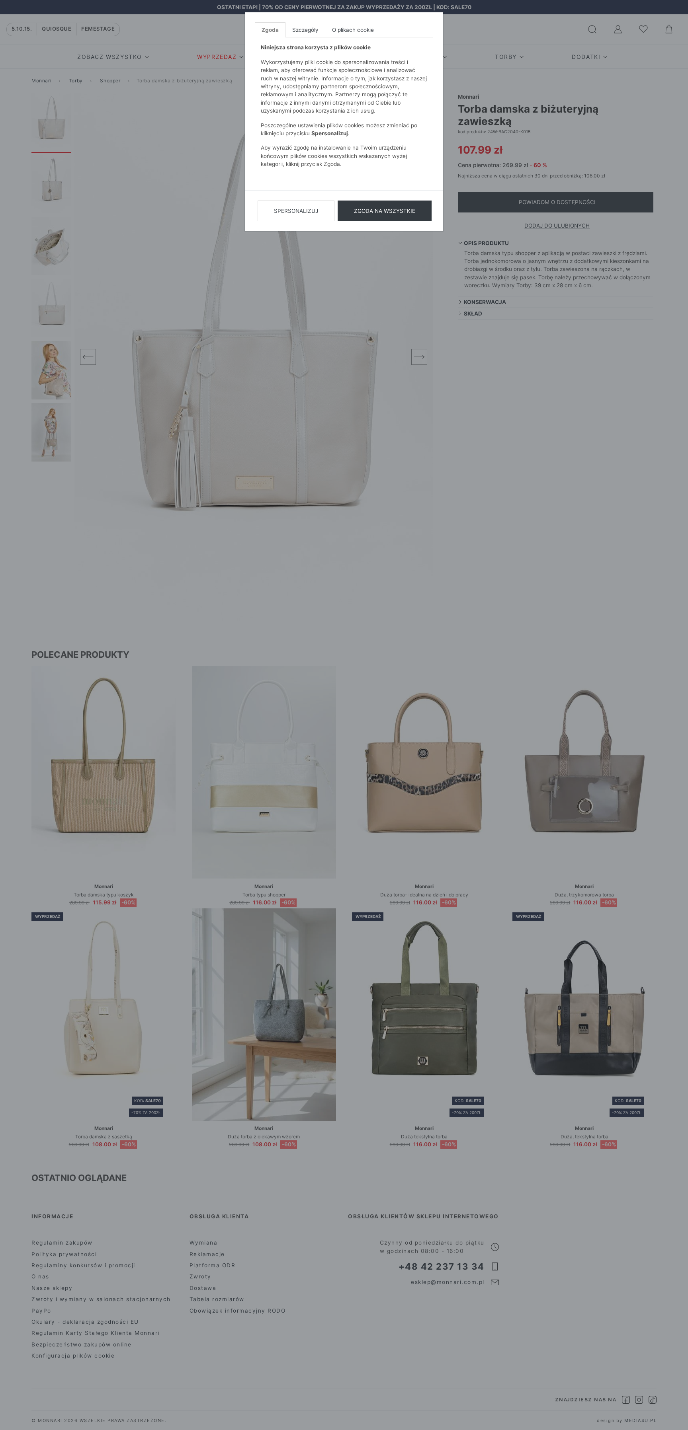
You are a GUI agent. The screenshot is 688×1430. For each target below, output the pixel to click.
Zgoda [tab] (270, 30)
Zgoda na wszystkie (384, 211)
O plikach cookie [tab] (353, 30)
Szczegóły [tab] (305, 30)
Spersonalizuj (296, 211)
